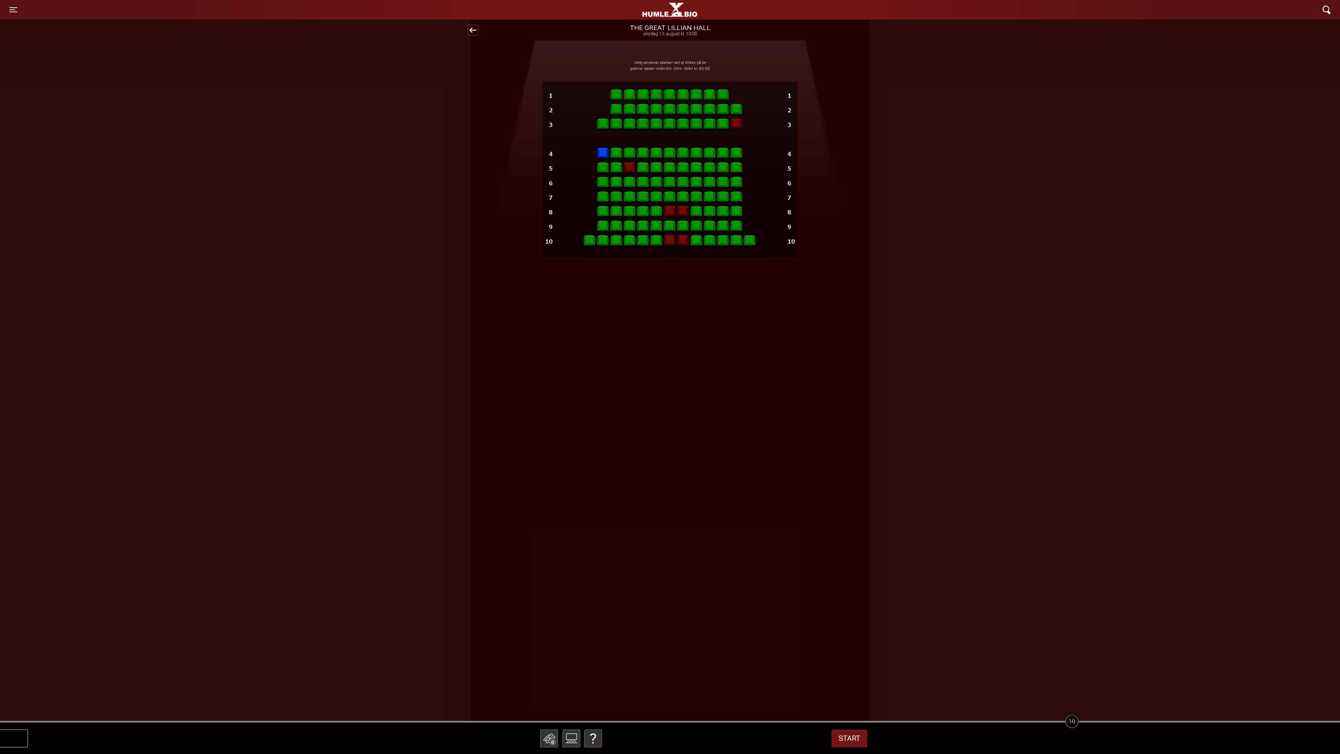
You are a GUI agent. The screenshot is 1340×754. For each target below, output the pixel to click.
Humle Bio (637, 10)
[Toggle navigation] (1326, 10)
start (849, 738)
